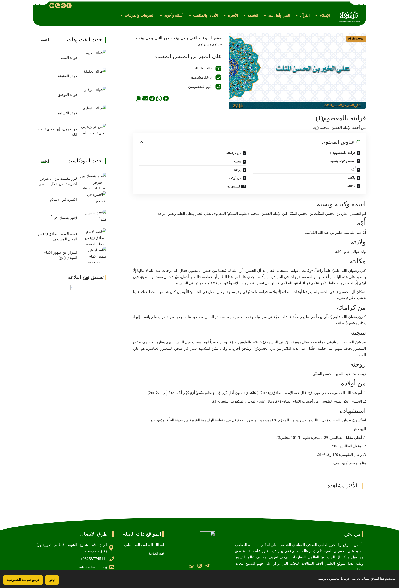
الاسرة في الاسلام (63, 199)
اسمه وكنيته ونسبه (343, 161)
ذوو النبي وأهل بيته (154, 38)
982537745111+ (93, 558)
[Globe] (51, 5)
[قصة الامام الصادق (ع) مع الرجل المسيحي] (92, 236)
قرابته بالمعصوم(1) (343, 153)
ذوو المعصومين (200, 86)
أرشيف (45, 39)
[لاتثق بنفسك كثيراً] (92, 218)
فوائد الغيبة (68, 58)
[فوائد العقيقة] (92, 76)
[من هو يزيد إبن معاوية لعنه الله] (92, 132)
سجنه (238, 161)
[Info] (68, 5)
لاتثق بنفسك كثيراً (64, 218)
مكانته (351, 186)
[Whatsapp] (191, 565)
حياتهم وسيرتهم (210, 44)
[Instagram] (199, 565)
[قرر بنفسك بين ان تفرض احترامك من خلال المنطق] (92, 181)
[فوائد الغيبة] (92, 58)
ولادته (352, 177)
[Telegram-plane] (207, 565)
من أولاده (235, 178)
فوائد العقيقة (67, 76)
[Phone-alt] (57, 5)
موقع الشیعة (212, 38)
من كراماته (234, 153)
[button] (322, 15)
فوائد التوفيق (67, 95)
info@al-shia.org (93, 567)
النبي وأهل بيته (185, 38)
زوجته (237, 169)
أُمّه (353, 169)
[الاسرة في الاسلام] (92, 199)
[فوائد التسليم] (92, 113)
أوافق (52, 580)
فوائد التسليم (67, 113)
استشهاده (233, 186)
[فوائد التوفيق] (92, 95)
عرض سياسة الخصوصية (23, 580)
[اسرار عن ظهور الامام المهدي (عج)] (92, 255)
